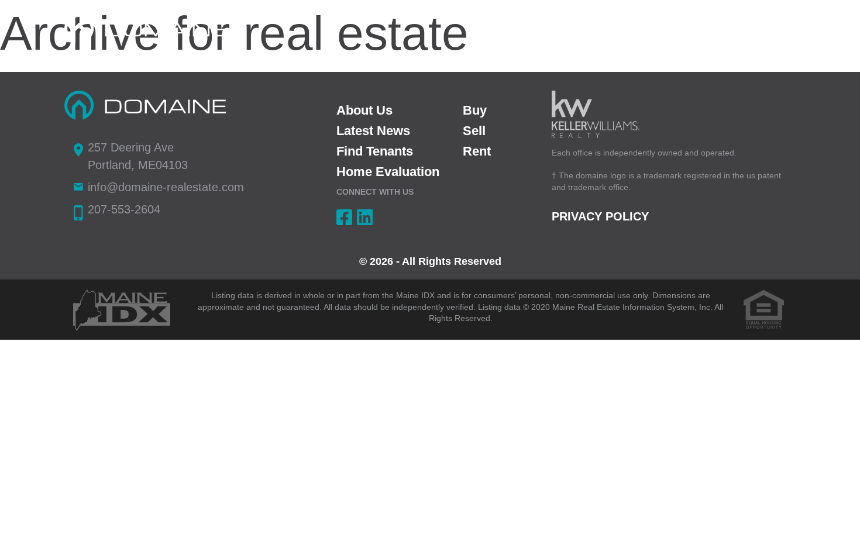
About (502, 28)
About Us (364, 110)
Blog (732, 28)
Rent (564, 28)
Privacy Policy (600, 216)
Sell (676, 28)
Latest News (373, 130)
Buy (622, 28)
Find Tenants (374, 151)
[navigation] (778, 27)
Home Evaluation (387, 171)
